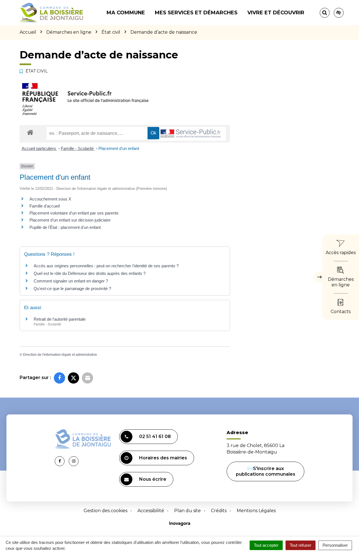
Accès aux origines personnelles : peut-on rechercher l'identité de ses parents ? (106, 265)
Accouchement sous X (50, 199)
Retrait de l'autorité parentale (60, 319)
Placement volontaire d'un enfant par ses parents (74, 213)
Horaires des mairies (163, 457)
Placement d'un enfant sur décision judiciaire (70, 220)
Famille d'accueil (44, 206)
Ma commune (126, 13)
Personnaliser (335, 545)
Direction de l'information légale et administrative (60, 355)
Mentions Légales (256, 510)
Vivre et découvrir (275, 13)
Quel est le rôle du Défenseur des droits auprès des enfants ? (90, 273)
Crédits (219, 510)
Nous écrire (152, 479)
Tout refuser (300, 545)
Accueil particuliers (39, 148)
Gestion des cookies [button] (105, 510)
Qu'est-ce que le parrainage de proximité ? (72, 288)
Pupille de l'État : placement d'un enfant (65, 227)
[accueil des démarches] (30, 132)
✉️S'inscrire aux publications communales (265, 471)
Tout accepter (266, 545)
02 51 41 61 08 (155, 436)
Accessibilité (150, 510)
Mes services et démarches (196, 13)
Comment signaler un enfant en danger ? (71, 281)
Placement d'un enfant (118, 148)
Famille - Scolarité (78, 148)
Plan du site (187, 510)
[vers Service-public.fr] (191, 134)
